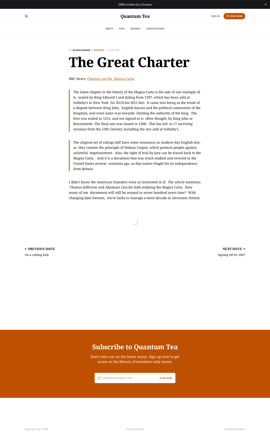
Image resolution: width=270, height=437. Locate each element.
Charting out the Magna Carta (110, 78)
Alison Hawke (81, 50)
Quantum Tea (135, 16)
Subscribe (236, 16)
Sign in (215, 16)
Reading (136, 28)
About (109, 28)
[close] (266, 4)
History (99, 50)
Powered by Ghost (235, 429)
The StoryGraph (135, 429)
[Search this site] (26, 16)
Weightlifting (156, 28)
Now (122, 28)
